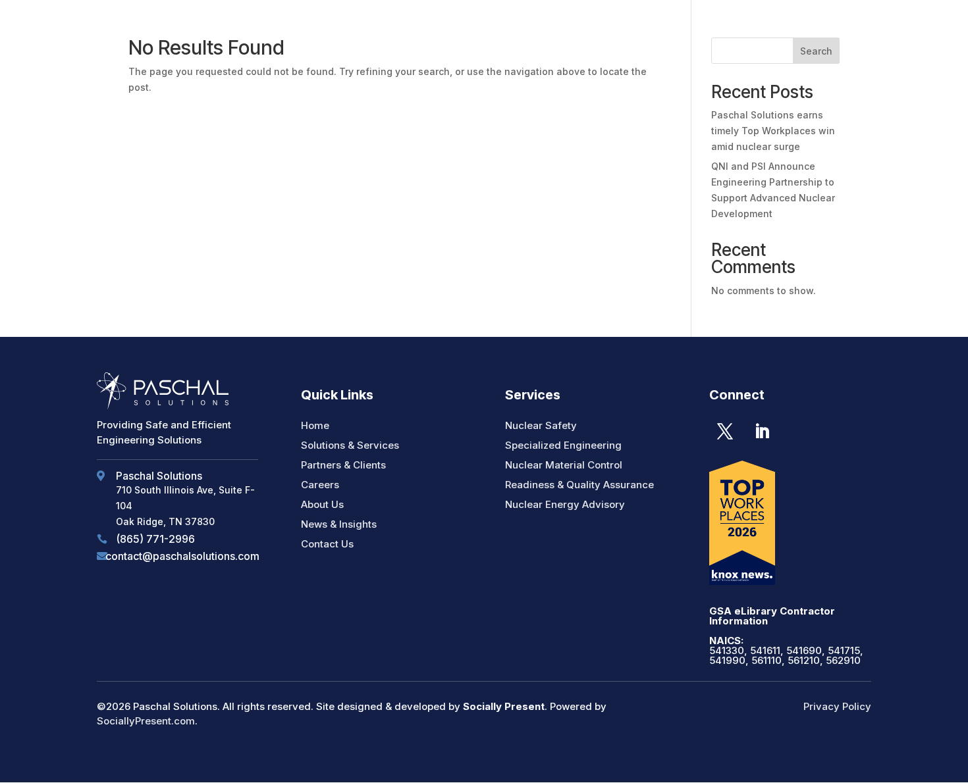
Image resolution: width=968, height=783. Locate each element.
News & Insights (339, 524)
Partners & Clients (343, 465)
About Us (322, 504)
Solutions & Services (350, 445)
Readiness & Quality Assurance (579, 484)
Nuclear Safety (541, 425)
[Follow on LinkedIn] (762, 431)
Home (315, 425)
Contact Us (327, 544)
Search (816, 51)
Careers (320, 484)
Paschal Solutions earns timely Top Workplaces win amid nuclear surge (773, 130)
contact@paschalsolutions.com (182, 556)
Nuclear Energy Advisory (565, 504)
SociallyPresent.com (146, 721)
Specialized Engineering (563, 445)
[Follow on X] (725, 431)
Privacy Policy (837, 706)
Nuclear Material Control (563, 465)
